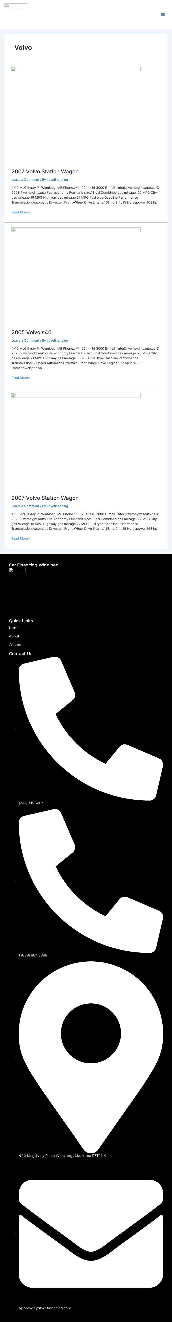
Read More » (20, 212)
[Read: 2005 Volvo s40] (76, 275)
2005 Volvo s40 (31, 332)
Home (14, 628)
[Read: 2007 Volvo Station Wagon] (76, 115)
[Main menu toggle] (163, 14)
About (14, 636)
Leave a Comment (25, 180)
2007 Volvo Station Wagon (45, 171)
